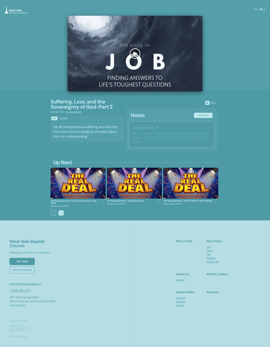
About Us (182, 274)
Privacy (25, 321)
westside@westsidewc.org (25, 284)
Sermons (213, 292)
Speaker (63, 118)
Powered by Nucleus (17, 336)
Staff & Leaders (217, 274)
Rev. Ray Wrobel (73, 112)
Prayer (210, 250)
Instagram (181, 301)
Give (209, 247)
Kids (209, 254)
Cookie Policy (14, 321)
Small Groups (213, 262)
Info (54, 118)
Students (211, 258)
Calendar (180, 280)
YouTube (180, 305)
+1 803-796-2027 (20, 290)
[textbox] (171, 134)
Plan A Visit (184, 241)
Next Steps (214, 241)
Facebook (180, 298)
